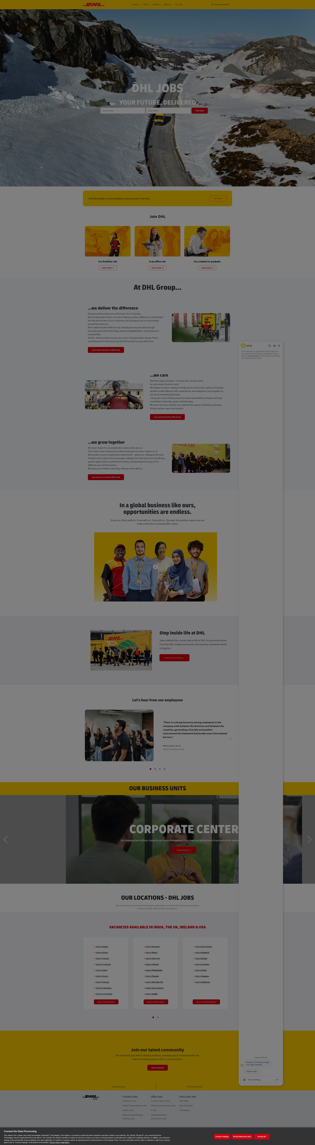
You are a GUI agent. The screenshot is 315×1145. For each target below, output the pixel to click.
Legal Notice (65, 1142)
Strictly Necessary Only (242, 1137)
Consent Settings (222, 1137)
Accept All (262, 1137)
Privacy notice (55, 1142)
